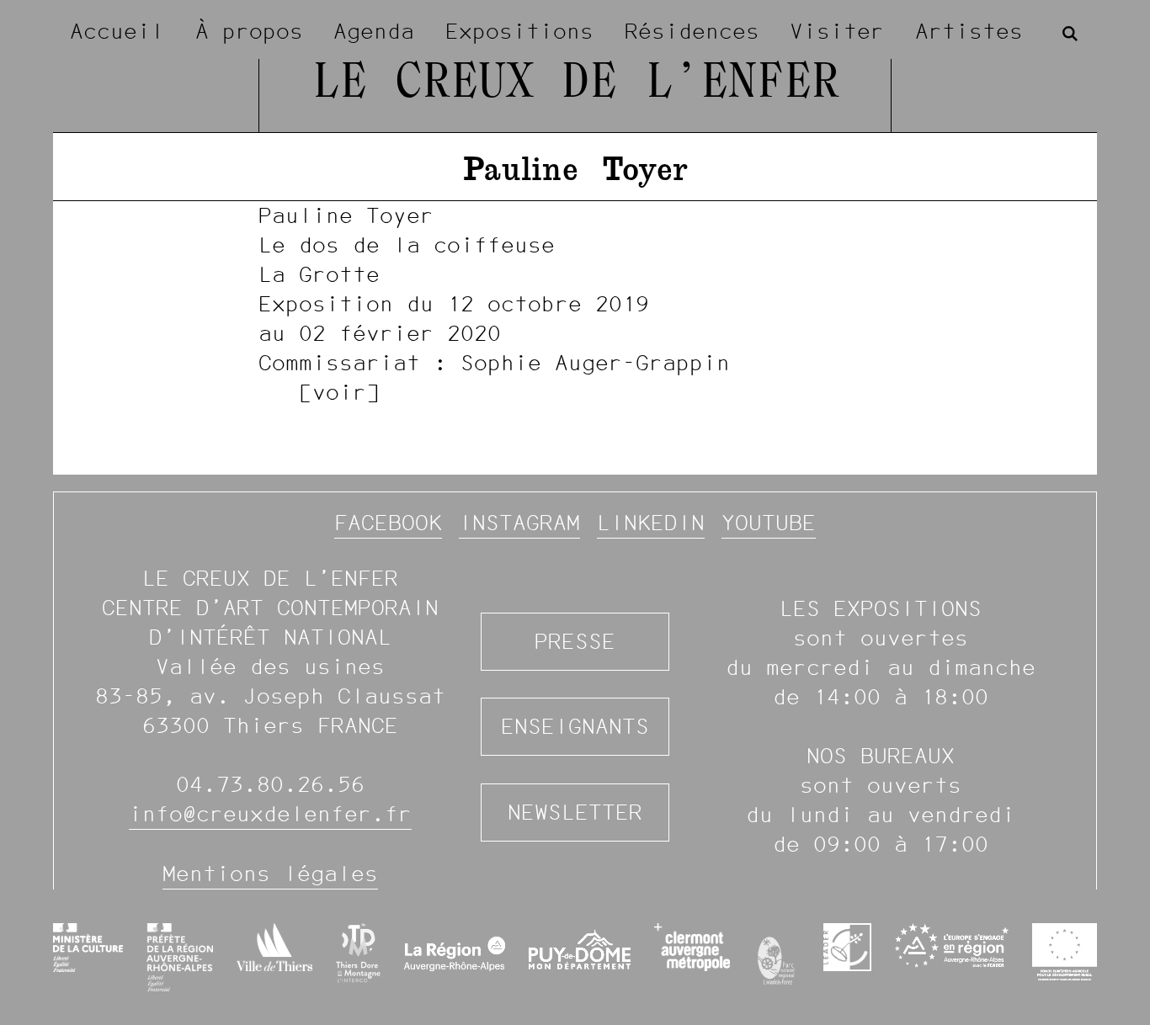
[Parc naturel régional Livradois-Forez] (776, 957)
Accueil (117, 31)
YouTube (768, 522)
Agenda (373, 31)
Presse (575, 641)
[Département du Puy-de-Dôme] (580, 956)
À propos (249, 31)
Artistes (969, 31)
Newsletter (575, 812)
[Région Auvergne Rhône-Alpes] (455, 957)
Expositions (519, 31)
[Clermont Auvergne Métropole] (691, 947)
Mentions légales (270, 873)
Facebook (388, 522)
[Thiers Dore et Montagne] (358, 953)
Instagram (519, 522)
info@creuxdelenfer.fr (270, 813)
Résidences (692, 31)
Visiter (837, 31)
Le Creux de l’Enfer (575, 84)
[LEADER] (847, 947)
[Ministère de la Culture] (88, 947)
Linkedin (651, 522)
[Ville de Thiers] (274, 947)
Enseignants (575, 726)
